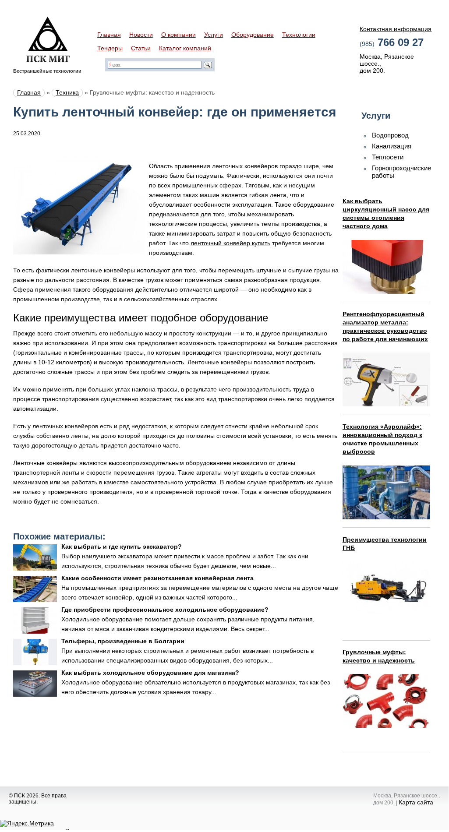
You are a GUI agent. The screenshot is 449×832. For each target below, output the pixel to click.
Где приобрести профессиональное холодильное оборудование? (165, 609)
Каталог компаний (185, 48)
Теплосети (387, 157)
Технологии (298, 34)
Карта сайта (416, 802)
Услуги (213, 34)
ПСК (48, 39)
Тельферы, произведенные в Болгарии (122, 641)
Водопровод (390, 135)
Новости (141, 34)
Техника (67, 92)
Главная (109, 34)
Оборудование (252, 34)
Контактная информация (395, 28)
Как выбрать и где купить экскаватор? (121, 546)
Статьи (141, 48)
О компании (178, 34)
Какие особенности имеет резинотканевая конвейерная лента (157, 578)
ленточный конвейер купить (230, 243)
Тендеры (110, 48)
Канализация (391, 146)
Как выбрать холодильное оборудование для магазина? (150, 672)
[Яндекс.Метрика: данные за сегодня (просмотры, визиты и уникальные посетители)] (27, 823)
